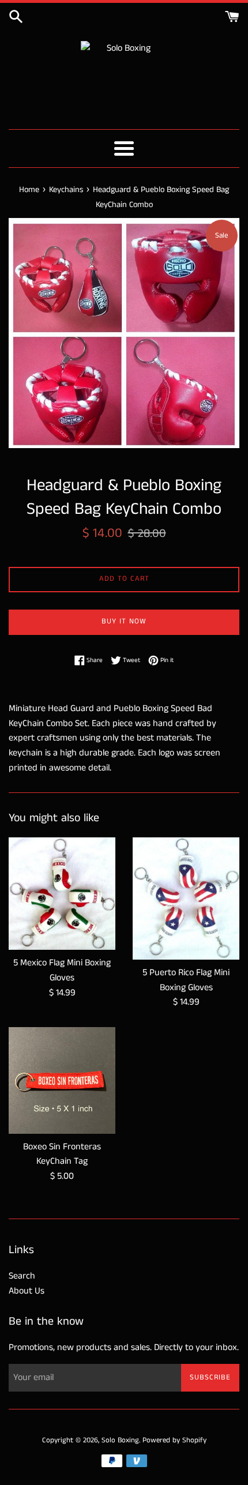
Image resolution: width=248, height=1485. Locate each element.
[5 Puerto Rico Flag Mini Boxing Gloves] (186, 898)
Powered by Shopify (174, 1440)
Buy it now (124, 621)
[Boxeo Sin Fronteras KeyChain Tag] (62, 1080)
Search (22, 1276)
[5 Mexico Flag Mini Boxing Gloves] (62, 893)
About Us (26, 1291)
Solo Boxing (120, 1440)
